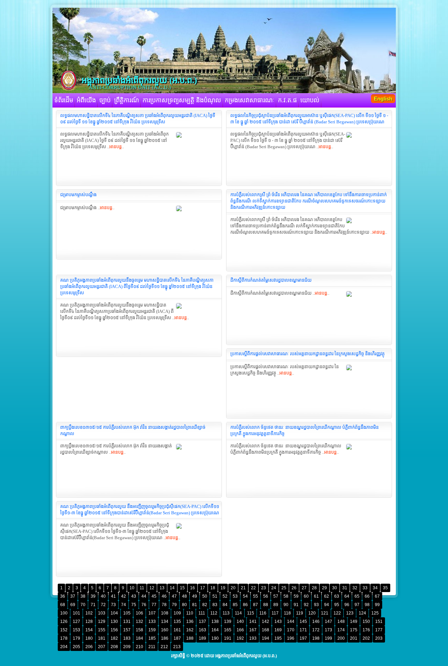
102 (89, 613)
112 (213, 613)
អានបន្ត (115, 146)
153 (76, 629)
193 (253, 638)
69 (72, 604)
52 (225, 596)
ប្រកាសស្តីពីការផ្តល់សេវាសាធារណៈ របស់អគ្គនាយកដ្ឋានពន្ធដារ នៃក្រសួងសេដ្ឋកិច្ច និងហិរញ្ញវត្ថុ (307, 353)
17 (202, 587)
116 (262, 613)
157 (127, 629)
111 (201, 613)
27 (304, 587)
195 (278, 638)
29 (324, 587)
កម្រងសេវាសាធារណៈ (249, 100)
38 (82, 596)
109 (177, 613)
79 (174, 604)
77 (154, 604)
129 (101, 621)
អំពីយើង (86, 100)
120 (312, 613)
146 (316, 621)
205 (76, 646)
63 (336, 596)
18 (212, 587)
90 (286, 604)
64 (346, 596)
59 (296, 596)
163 (202, 629)
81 (194, 604)
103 (101, 613)
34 (375, 587)
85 (235, 604)
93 (316, 604)
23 (263, 587)
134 (164, 621)
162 (190, 629)
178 (64, 638)
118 (287, 613)
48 (184, 596)
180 (89, 638)
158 (139, 629)
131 (127, 621)
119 (299, 613)
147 (328, 621)
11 (142, 587)
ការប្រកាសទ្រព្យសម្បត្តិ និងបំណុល (181, 100)
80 (184, 604)
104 (114, 613)
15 (182, 587)
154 (89, 629)
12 (151, 587)
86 (245, 604)
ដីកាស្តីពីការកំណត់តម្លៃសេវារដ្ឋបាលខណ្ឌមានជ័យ (271, 280)
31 (344, 587)
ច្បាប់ (105, 100)
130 (114, 621)
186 (164, 638)
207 (101, 646)
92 (306, 604)
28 (314, 587)
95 (336, 604)
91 (296, 604)
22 (253, 587)
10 (132, 587)
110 (189, 613)
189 (202, 638)
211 (151, 646)
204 (64, 646)
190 (215, 638)
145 (303, 621)
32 (354, 587)
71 (93, 604)
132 (139, 621)
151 (379, 621)
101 (76, 613)
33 (365, 587)
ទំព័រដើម (63, 100)
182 (114, 638)
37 (72, 596)
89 (275, 604)
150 (366, 621)
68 (62, 604)
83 (214, 604)
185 (152, 638)
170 (290, 629)
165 (227, 629)
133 (152, 621)
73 (113, 604)
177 (379, 629)
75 (133, 604)
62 (326, 596)
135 (177, 621)
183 (127, 638)
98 (367, 604)
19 (222, 587)
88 (265, 604)
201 (353, 638)
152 (64, 629)
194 (265, 638)
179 (76, 638)
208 (114, 646)
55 (255, 596)
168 (265, 629)
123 (350, 613)
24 (273, 587)
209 (127, 646)
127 (76, 621)
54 (245, 596)
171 (303, 629)
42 (123, 596)
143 (278, 621)
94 (326, 604)
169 (278, 629)
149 (353, 621)
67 (377, 596)
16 (192, 587)
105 (127, 613)
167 (253, 629)
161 (177, 629)
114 (238, 613)
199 (328, 638)
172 (316, 629)
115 (250, 613)
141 (253, 621)
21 (243, 587)
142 (265, 621)
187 (177, 638)
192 (240, 638)
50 (204, 596)
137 (202, 621)
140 (240, 621)
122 (337, 613)
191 (227, 638)
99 (377, 604)
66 (367, 596)
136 (190, 621)
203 (379, 638)
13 (162, 587)
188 (190, 638)
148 (341, 621)
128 (89, 621)
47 (174, 596)
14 (172, 587)
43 (133, 596)
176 (366, 629)
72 (103, 604)
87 (255, 604)
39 (93, 596)
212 (164, 646)
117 (275, 613)
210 (139, 646)
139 (227, 621)
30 (334, 587)
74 (123, 604)
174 (341, 629)
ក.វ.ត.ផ (287, 100)
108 (164, 613)
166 (240, 629)
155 (101, 629)
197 (303, 638)
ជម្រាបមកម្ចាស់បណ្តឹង (78, 194)
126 (64, 621)
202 (366, 638)
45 (154, 596)
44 (143, 596)
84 (225, 604)
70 (82, 604)
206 (89, 646)
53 (235, 596)
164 (215, 629)
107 (152, 613)
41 (113, 596)
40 (103, 596)
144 (290, 621)
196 (290, 638)
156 (114, 629)
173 (328, 629)
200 (341, 638)
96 (346, 604)
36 (62, 596)
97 (357, 604)
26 (294, 587)
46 (164, 596)
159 (152, 629)
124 (362, 613)
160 (164, 629)
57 (275, 596)
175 (353, 629)
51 (214, 596)
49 (194, 596)
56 (265, 596)
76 (143, 604)
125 (375, 613)
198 (316, 638)
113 (226, 613)
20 (233, 587)
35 (385, 587)
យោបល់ (310, 100)
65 (357, 596)
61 (316, 596)
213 (177, 646)
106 (139, 613)
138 (215, 621)
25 (283, 587)
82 (204, 604)
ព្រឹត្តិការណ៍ (126, 100)
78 (164, 604)
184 (139, 638)
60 (306, 596)
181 (101, 638)
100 (64, 613)
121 (324, 613)
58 (286, 596)
